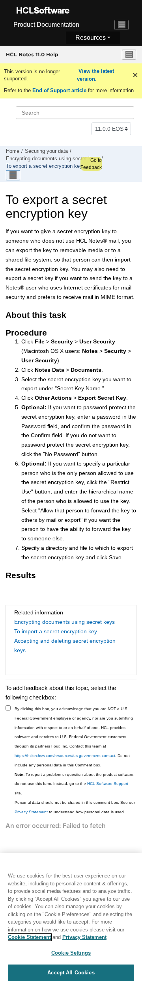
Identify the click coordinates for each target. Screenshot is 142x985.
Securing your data (46, 151)
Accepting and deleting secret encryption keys (65, 645)
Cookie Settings (71, 953)
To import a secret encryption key (55, 631)
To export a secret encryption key (44, 166)
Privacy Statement (31, 812)
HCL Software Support (107, 783)
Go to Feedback (91, 164)
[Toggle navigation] (121, 25)
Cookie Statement (29, 937)
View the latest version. (95, 75)
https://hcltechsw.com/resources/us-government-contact (65, 755)
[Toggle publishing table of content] (13, 175)
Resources (90, 37)
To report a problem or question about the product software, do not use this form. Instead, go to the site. (75, 784)
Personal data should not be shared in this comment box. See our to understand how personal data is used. (75, 807)
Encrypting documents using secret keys (52, 158)
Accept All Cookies (70, 973)
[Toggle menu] (129, 55)
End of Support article (59, 90)
